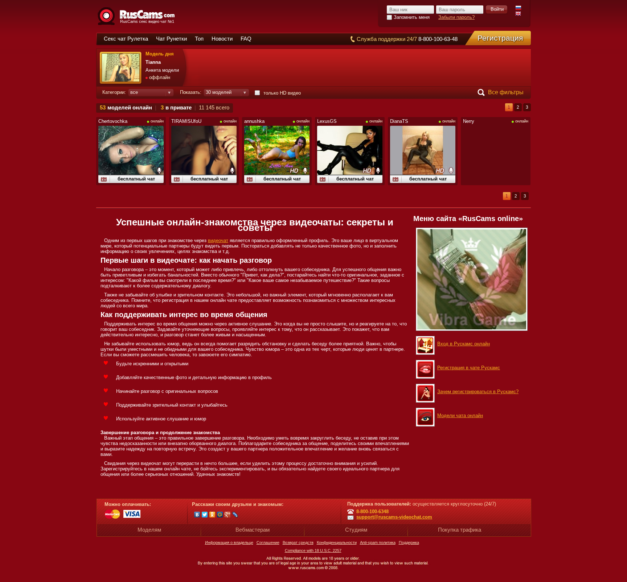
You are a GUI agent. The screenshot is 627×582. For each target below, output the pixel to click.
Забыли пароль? (456, 17)
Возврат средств (298, 542)
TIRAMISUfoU (186, 121)
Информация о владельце (229, 542)
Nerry (468, 121)
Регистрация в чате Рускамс (468, 367)
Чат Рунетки (171, 39)
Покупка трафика (459, 530)
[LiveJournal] (235, 514)
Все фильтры (506, 92)
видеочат (218, 240)
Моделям (149, 530)
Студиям (356, 530)
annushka (254, 121)
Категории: (114, 92)
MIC (159, 170)
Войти (497, 9)
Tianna (153, 62)
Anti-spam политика (378, 542)
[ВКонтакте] (197, 514)
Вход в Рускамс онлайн (463, 343)
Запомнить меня (412, 17)
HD (294, 170)
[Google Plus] (227, 514)
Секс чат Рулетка (126, 39)
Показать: (190, 92)
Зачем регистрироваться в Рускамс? (478, 391)
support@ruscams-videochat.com (394, 517)
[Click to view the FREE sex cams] (471, 277)
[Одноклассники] (212, 514)
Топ (199, 39)
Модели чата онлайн (460, 415)
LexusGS (327, 121)
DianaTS (399, 121)
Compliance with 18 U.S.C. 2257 (313, 550)
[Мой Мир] (220, 514)
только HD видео (282, 93)
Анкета (104, 179)
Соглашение (268, 542)
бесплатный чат (136, 179)
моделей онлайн (129, 107)
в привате (178, 107)
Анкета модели (162, 70)
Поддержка (409, 542)
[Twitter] (205, 514)
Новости (222, 39)
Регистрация (500, 38)
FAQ (246, 39)
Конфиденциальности (337, 542)
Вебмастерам (252, 530)
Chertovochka (112, 121)
